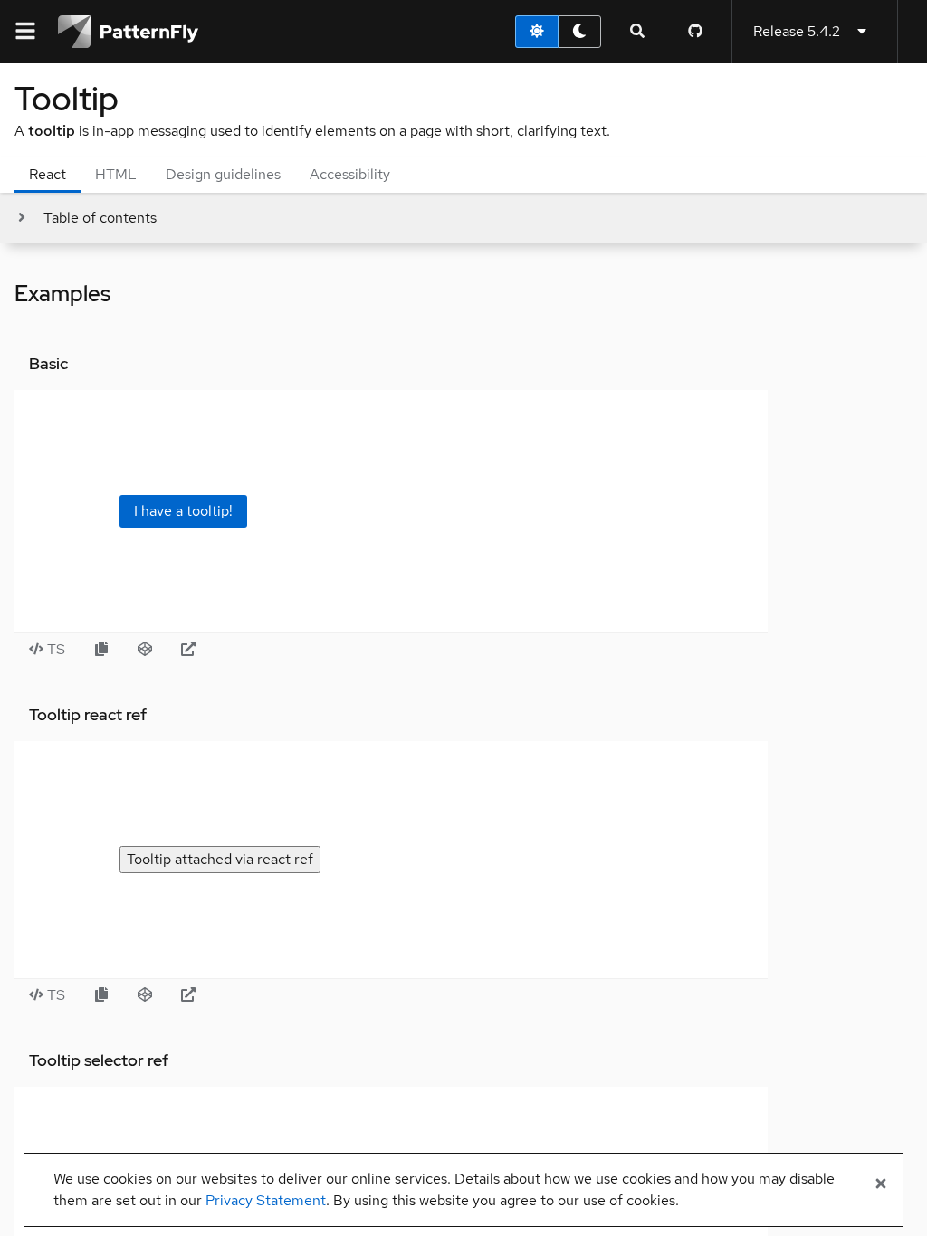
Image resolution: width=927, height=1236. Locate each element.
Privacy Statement (265, 1200)
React (47, 174)
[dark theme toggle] (579, 31)
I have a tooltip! (183, 510)
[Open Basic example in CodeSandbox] (145, 649)
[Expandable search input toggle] (637, 31)
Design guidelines (223, 174)
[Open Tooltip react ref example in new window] (188, 995)
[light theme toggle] (537, 31)
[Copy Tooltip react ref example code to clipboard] (101, 995)
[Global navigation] (25, 31)
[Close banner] (881, 1184)
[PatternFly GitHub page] (695, 31)
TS (54, 649)
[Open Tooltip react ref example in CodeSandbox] (145, 995)
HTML (116, 174)
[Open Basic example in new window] (188, 649)
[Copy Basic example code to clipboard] (101, 649)
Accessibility (350, 174)
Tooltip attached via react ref (220, 859)
